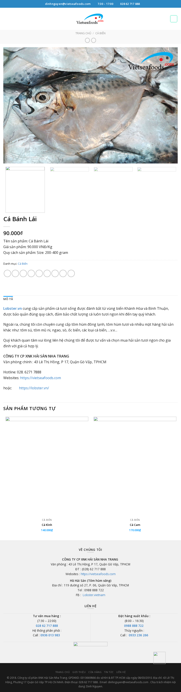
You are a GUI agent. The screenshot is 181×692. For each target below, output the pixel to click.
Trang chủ (83, 33)
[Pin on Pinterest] (39, 273)
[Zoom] (9, 158)
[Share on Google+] (47, 273)
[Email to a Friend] (31, 273)
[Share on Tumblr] (71, 273)
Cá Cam (135, 525)
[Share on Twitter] (23, 273)
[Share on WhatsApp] (7, 273)
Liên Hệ (121, 672)
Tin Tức (109, 672)
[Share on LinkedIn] (63, 273)
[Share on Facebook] (15, 273)
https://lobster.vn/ (34, 388)
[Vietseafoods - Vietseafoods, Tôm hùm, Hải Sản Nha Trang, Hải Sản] (90, 18)
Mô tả (8, 299)
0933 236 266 (138, 635)
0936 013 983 (50, 635)
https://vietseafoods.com (40, 377)
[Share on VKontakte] (55, 273)
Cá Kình (47, 525)
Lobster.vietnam (93, 595)
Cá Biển (100, 33)
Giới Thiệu (79, 672)
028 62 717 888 (47, 626)
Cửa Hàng (95, 672)
